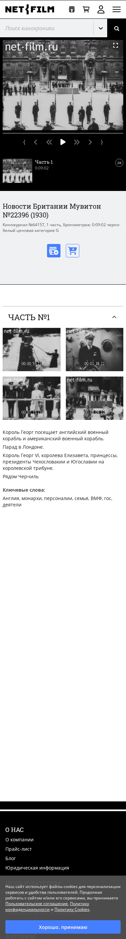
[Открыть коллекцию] (72, 9)
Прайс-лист (18, 849)
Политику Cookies (71, 909)
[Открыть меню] (117, 9)
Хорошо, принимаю (63, 927)
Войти (100, 9)
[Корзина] (86, 9)
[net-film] (32, 9)
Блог (10, 858)
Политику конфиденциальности (47, 906)
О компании (19, 839)
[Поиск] (116, 28)
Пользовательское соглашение (36, 903)
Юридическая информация (37, 867)
